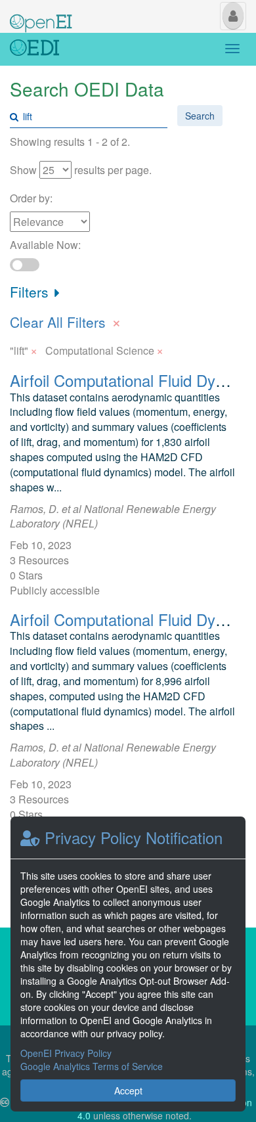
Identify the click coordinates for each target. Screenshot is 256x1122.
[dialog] (128, 964)
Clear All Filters (65, 320)
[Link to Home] (34, 49)
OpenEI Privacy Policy (66, 1053)
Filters (31, 292)
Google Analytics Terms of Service (91, 1066)
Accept (128, 1090)
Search (200, 115)
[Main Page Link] (41, 15)
